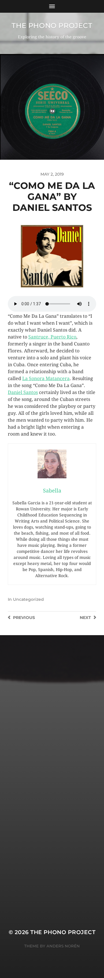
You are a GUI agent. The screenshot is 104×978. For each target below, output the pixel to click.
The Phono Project (52, 25)
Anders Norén (63, 946)
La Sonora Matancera (46, 378)
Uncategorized (28, 599)
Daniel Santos (23, 392)
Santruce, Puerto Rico (52, 337)
